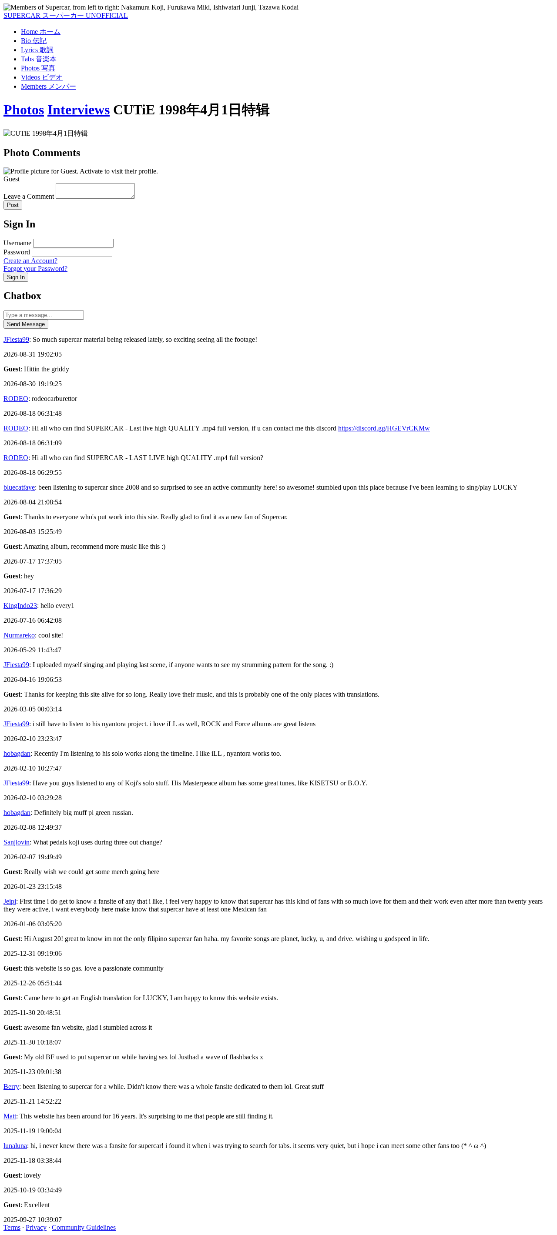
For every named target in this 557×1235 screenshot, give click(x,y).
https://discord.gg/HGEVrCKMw (384, 428)
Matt (9, 1116)
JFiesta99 (16, 339)
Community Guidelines (84, 1227)
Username (17, 243)
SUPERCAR (65, 15)
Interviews (78, 109)
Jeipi (9, 901)
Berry (11, 1086)
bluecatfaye (19, 487)
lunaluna (15, 1145)
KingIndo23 (20, 605)
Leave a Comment (28, 196)
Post (13, 205)
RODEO (15, 398)
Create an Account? (30, 260)
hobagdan (16, 753)
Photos (23, 109)
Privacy (36, 1227)
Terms (11, 1227)
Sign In (16, 277)
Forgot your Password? (35, 268)
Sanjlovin (16, 842)
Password (16, 252)
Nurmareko (19, 635)
